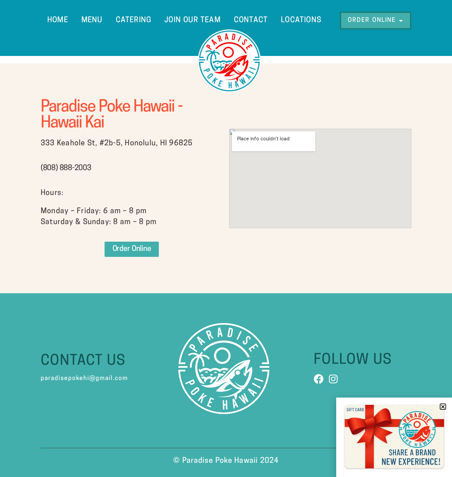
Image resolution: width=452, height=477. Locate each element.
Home (57, 20)
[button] (442, 406)
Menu (92, 20)
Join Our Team (192, 20)
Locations (301, 20)
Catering (134, 20)
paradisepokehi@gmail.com (84, 379)
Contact (251, 20)
